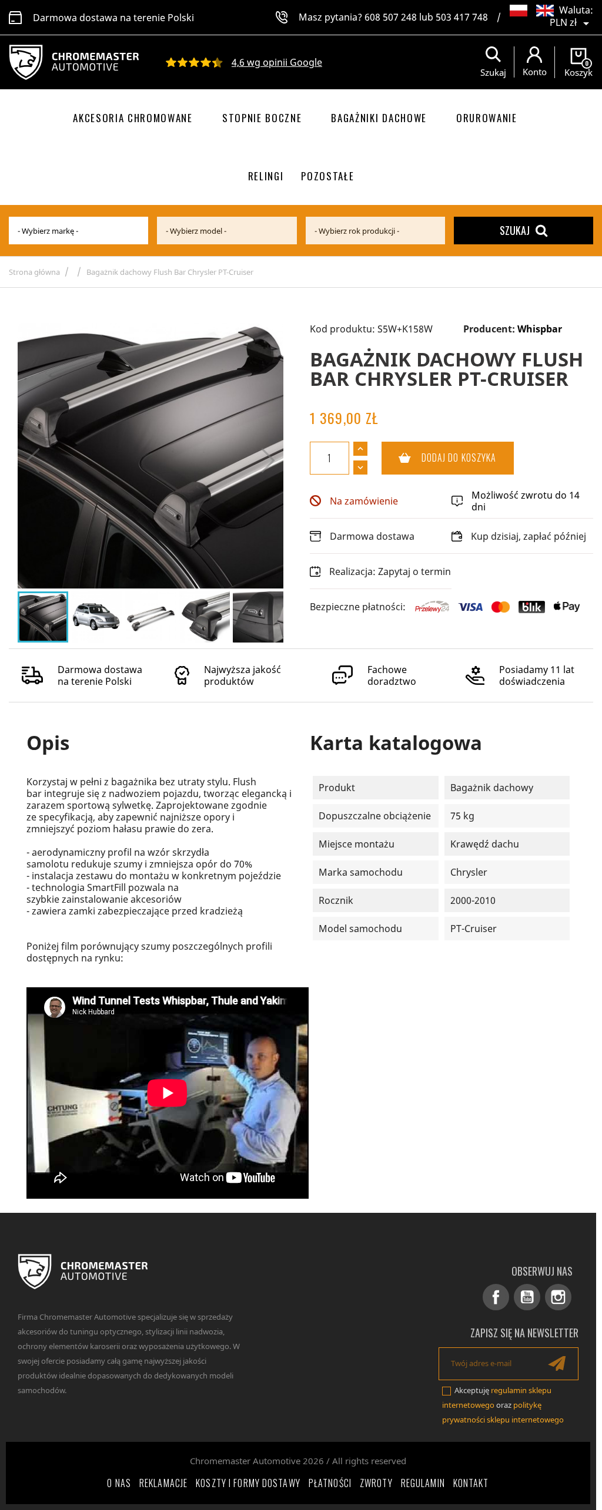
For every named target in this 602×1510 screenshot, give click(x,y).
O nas (119, 1483)
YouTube (527, 1297)
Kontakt (471, 1483)
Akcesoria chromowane (133, 117)
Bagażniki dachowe (379, 117)
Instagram (558, 1297)
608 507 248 (390, 17)
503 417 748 (462, 17)
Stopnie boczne (262, 117)
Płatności (330, 1483)
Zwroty (376, 1483)
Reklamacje (163, 1483)
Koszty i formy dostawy (248, 1483)
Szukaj (515, 230)
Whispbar (539, 328)
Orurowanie (486, 117)
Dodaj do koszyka (439, 457)
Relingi (266, 176)
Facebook (496, 1297)
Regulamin (423, 1483)
